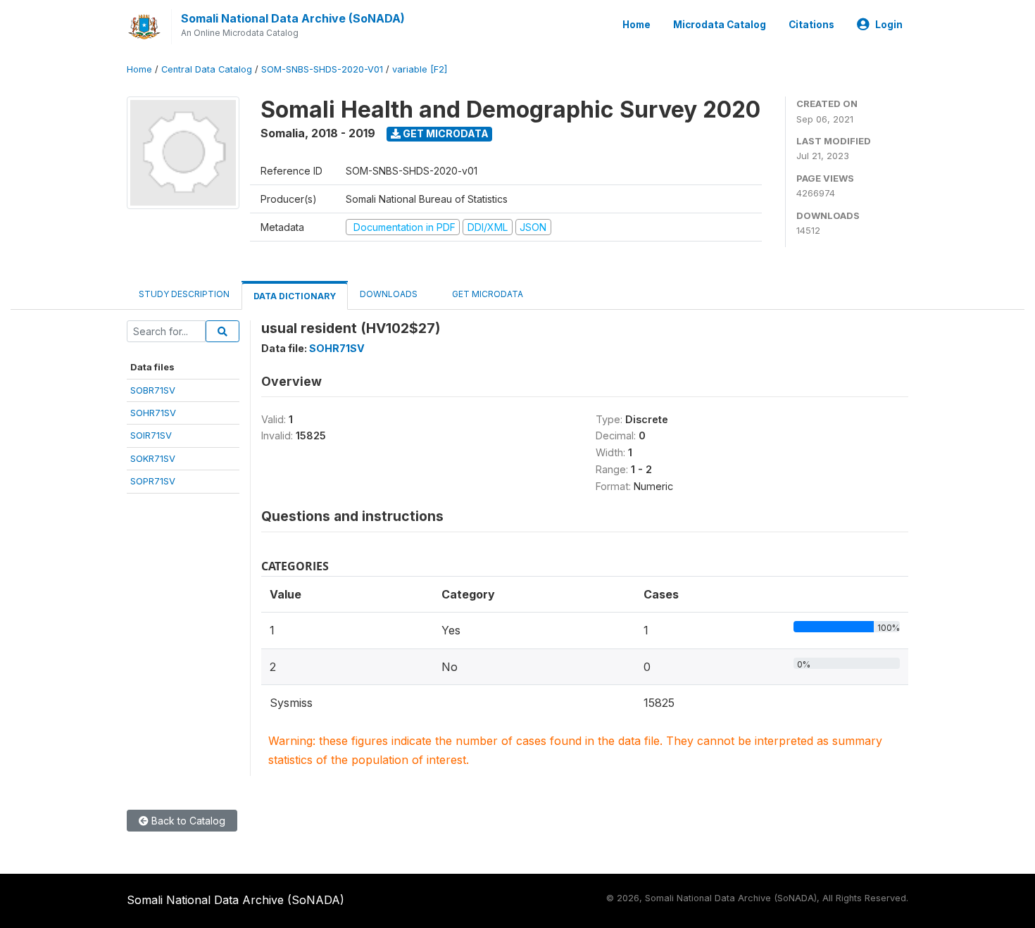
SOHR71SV (153, 412)
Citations (811, 24)
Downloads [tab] (389, 294)
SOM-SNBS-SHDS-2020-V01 (322, 69)
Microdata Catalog (719, 24)
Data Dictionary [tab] (294, 296)
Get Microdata (445, 133)
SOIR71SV (151, 435)
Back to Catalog (187, 821)
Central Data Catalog (206, 69)
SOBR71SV (152, 390)
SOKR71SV (152, 458)
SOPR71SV (152, 481)
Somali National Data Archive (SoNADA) (293, 18)
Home (636, 24)
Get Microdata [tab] (486, 294)
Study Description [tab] (184, 294)
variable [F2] (419, 69)
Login (889, 24)
